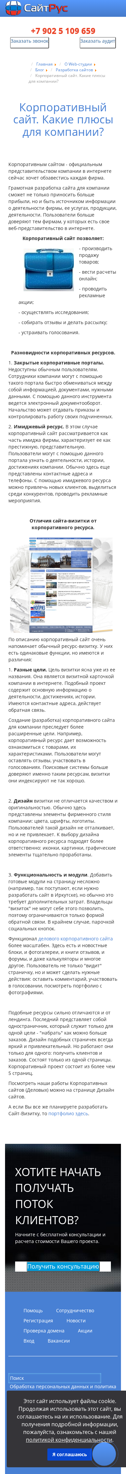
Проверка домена (44, 1330)
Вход (29, 1340)
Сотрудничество (75, 1310)
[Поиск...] (106, 1377)
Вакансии (59, 1340)
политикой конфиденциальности (69, 1439)
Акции (85, 1330)
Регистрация (38, 1320)
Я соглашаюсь (69, 1454)
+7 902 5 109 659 (63, 31)
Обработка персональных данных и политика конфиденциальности (63, 1389)
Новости (76, 1320)
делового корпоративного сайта (75, 938)
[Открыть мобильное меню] (117, 8)
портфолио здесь (68, 1113)
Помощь (33, 1310)
